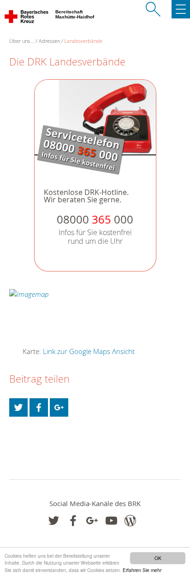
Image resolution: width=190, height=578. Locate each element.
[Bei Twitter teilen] (18, 407)
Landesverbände (83, 40)
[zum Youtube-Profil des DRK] (111, 520)
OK (157, 557)
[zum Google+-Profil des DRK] (92, 520)
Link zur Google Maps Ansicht (89, 351)
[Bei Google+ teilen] (59, 407)
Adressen (49, 40)
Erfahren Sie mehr (142, 569)
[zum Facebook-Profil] (53, 520)
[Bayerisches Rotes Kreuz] (27, 18)
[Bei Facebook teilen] (39, 407)
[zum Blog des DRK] (130, 520)
